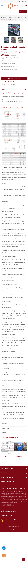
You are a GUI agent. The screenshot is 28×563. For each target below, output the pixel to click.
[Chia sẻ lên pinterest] (11, 84)
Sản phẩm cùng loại (10, 438)
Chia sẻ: (3, 84)
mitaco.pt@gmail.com (9, 505)
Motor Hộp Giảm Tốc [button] (7, 481)
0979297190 (10, 519)
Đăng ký (18, 1)
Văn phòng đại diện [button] (7, 468)
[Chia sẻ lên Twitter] (9, 84)
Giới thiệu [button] (4, 473)
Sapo (17, 529)
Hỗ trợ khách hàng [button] (7, 477)
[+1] (14, 84)
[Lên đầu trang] (23, 559)
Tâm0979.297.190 (9, 82)
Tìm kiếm (22, 11)
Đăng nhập (24, 1)
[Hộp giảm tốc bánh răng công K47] (7, 446)
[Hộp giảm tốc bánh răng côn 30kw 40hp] (20, 446)
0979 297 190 (8, 504)
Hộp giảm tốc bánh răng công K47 (11, 454)
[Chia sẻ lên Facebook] (6, 84)
